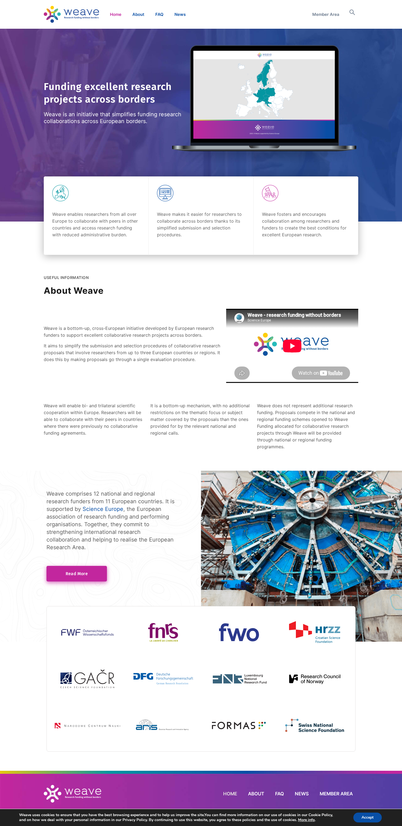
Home (115, 14)
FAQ (159, 14)
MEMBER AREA (336, 793)
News (180, 14)
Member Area (325, 14)
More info (306, 820)
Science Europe (103, 509)
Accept (368, 817)
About (138, 14)
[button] (352, 14)
